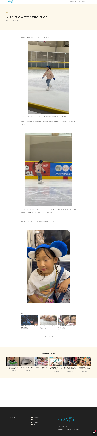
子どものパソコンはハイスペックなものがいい (27, 368)
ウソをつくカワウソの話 (41, 367)
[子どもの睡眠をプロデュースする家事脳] (48, 320)
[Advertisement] (48, 393)
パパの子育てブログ (62, 426)
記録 (7, 12)
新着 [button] (94, 432)
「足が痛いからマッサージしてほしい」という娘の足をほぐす (84, 368)
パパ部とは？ (72, 1)
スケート (51, 337)
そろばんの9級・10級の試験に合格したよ (13, 368)
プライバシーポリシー (85, 1)
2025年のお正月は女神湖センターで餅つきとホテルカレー (70, 368)
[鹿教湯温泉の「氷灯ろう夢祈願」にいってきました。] (29, 320)
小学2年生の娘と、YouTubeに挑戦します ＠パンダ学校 (56, 368)
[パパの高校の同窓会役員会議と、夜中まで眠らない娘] (67, 320)
